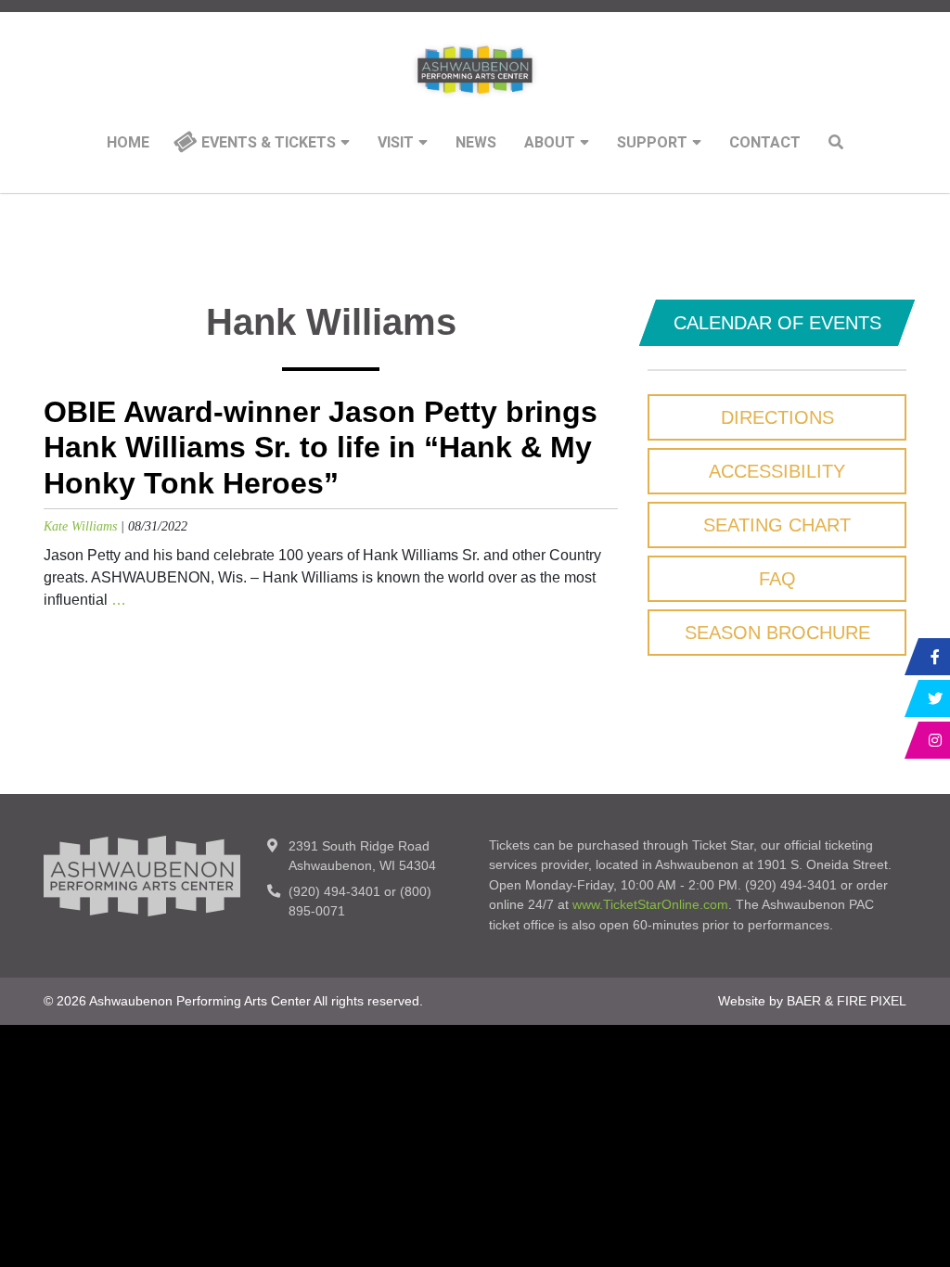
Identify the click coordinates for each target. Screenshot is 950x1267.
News (476, 143)
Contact (765, 143)
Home (128, 143)
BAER (804, 1000)
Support (652, 143)
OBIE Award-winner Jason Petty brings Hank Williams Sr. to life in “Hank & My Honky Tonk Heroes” (320, 447)
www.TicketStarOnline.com (650, 904)
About (549, 143)
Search (836, 142)
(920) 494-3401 (334, 891)
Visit (396, 143)
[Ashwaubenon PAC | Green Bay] (475, 69)
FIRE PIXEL (871, 1000)
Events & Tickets (268, 143)
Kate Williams (80, 525)
